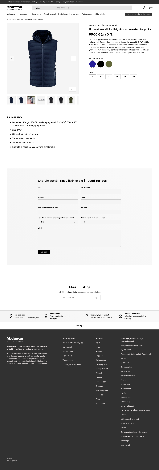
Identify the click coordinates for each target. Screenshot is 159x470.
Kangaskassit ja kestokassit (132, 345)
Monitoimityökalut (128, 423)
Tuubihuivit (100, 403)
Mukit (123, 380)
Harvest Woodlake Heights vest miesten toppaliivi (31, 19)
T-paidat (99, 386)
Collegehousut (102, 369)
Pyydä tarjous (68, 351)
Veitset (123, 428)
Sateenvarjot (126, 402)
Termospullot (126, 367)
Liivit (14, 19)
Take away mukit (128, 376)
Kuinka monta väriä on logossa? (93, 218)
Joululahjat (125, 445)
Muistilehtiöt (126, 389)
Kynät (123, 393)
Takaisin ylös (79, 326)
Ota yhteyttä (37, 14)
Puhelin (41, 197)
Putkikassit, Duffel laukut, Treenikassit (136, 354)
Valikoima (11, 14)
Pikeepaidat (101, 382)
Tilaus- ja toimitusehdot (72, 364)
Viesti (40, 228)
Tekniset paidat (102, 390)
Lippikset (99, 395)
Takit (98, 343)
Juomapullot (126, 363)
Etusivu (9, 19)
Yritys (83, 197)
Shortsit (99, 373)
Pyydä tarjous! (50, 14)
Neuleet (99, 377)
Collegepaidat (101, 364)
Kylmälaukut (126, 350)
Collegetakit (101, 360)
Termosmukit (126, 371)
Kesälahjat (125, 441)
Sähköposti (85, 187)
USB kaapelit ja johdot (130, 419)
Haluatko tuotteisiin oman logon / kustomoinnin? (56, 218)
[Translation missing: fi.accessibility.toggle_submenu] (16, 14)
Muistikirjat (125, 384)
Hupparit (99, 356)
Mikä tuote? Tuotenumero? (48, 208)
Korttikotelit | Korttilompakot (132, 436)
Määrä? (84, 208)
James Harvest (94, 25)
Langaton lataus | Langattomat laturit (135, 410)
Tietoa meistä (87, 14)
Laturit (123, 415)
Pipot (98, 399)
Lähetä (44, 252)
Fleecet (99, 351)
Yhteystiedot (100, 14)
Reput (123, 358)
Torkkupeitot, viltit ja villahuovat (134, 432)
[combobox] (82, 7)
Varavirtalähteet (127, 406)
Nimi (39, 187)
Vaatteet (23, 14)
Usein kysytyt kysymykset (68, 14)
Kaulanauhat (126, 397)
